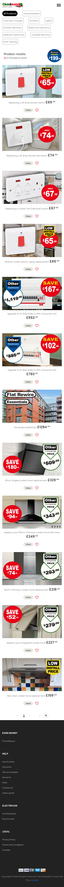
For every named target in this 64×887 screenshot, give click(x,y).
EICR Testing (10, 41)
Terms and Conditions (13, 844)
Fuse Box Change (12, 20)
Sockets (34, 20)
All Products (9, 13)
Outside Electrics (41, 34)
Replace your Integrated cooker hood (32, 642)
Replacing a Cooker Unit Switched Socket (32, 208)
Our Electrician (9, 813)
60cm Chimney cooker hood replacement (32, 589)
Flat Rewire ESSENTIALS (32, 427)
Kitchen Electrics (12, 27)
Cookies (6, 850)
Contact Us (7, 787)
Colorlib (34, 880)
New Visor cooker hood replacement (32, 695)
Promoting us (8, 741)
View (28, 110)
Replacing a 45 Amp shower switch (32, 102)
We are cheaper (10, 772)
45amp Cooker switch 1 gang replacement (32, 261)
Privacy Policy (8, 839)
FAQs (4, 782)
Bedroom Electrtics (13, 34)
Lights (49, 20)
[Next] (46, 716)
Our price (6, 767)
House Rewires (32, 13)
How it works (8, 761)
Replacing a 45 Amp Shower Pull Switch (32, 155)
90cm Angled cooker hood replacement (32, 480)
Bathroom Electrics (39, 27)
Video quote (8, 793)
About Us (6, 777)
